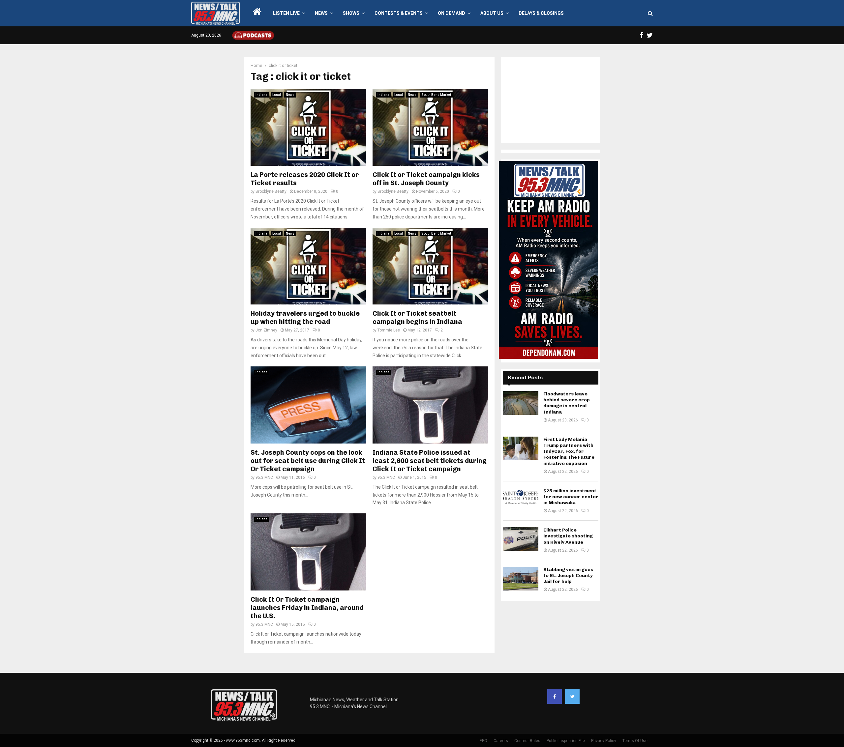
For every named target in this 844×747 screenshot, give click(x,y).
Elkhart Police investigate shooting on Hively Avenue (568, 536)
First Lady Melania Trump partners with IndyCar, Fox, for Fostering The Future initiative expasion (568, 451)
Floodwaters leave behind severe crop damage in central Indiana (566, 403)
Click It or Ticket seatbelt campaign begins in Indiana (417, 317)
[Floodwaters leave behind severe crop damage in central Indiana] (520, 403)
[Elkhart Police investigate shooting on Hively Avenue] (520, 539)
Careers (501, 740)
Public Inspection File (566, 740)
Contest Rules (527, 740)
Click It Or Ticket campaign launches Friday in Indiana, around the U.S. (307, 607)
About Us (491, 13)
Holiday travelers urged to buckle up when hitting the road (305, 317)
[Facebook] (554, 696)
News (321, 13)
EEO (483, 740)
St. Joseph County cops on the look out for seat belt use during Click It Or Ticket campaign (308, 460)
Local (276, 95)
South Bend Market (436, 95)
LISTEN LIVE (286, 13)
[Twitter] (572, 696)
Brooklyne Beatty (271, 191)
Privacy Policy (603, 740)
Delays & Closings (541, 13)
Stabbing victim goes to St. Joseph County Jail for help (568, 575)
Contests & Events (399, 13)
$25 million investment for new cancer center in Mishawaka (570, 496)
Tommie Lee (388, 330)
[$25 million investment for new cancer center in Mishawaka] (520, 500)
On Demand (451, 13)
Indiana (261, 95)
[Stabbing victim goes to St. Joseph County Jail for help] (520, 578)
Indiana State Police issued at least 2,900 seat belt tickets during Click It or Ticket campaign (430, 460)
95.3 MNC (264, 477)
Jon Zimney (266, 330)
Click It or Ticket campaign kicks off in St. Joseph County (426, 179)
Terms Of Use (635, 740)
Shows (351, 13)
